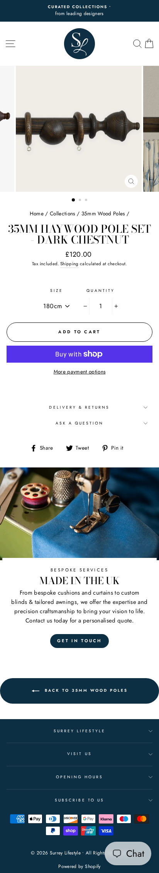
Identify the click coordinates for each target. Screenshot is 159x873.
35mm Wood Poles (103, 213)
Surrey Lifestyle (80, 731)
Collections (62, 213)
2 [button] (81, 201)
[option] (79, 11)
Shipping (69, 264)
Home (37, 213)
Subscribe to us (79, 800)
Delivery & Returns (79, 407)
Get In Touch (79, 641)
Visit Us (79, 754)
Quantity (100, 290)
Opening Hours (79, 777)
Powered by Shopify (79, 866)
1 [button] (74, 200)
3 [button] (87, 201)
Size (56, 290)
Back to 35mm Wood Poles (85, 690)
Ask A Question (80, 423)
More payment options (80, 371)
